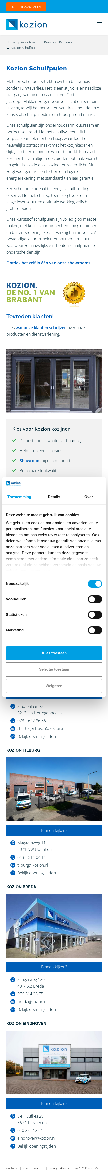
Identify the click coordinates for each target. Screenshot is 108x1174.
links (25, 1168)
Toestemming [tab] (19, 497)
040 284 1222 (29, 1130)
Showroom (30, 460)
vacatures (38, 1168)
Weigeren (54, 686)
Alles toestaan (54, 653)
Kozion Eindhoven (26, 1023)
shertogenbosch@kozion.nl (41, 728)
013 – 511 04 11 (31, 857)
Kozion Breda (21, 887)
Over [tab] (88, 497)
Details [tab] (54, 497)
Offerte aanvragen (26, 7)
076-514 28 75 (30, 994)
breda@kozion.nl (32, 1001)
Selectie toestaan (54, 669)
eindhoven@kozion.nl (36, 1138)
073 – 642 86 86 (31, 720)
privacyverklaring (59, 1168)
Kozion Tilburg (23, 750)
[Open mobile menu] (99, 24)
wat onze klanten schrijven (41, 327)
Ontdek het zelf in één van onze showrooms (48, 263)
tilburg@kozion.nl (32, 865)
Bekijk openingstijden (36, 736)
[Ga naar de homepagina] (26, 23)
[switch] (95, 599)
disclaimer (12, 1168)
